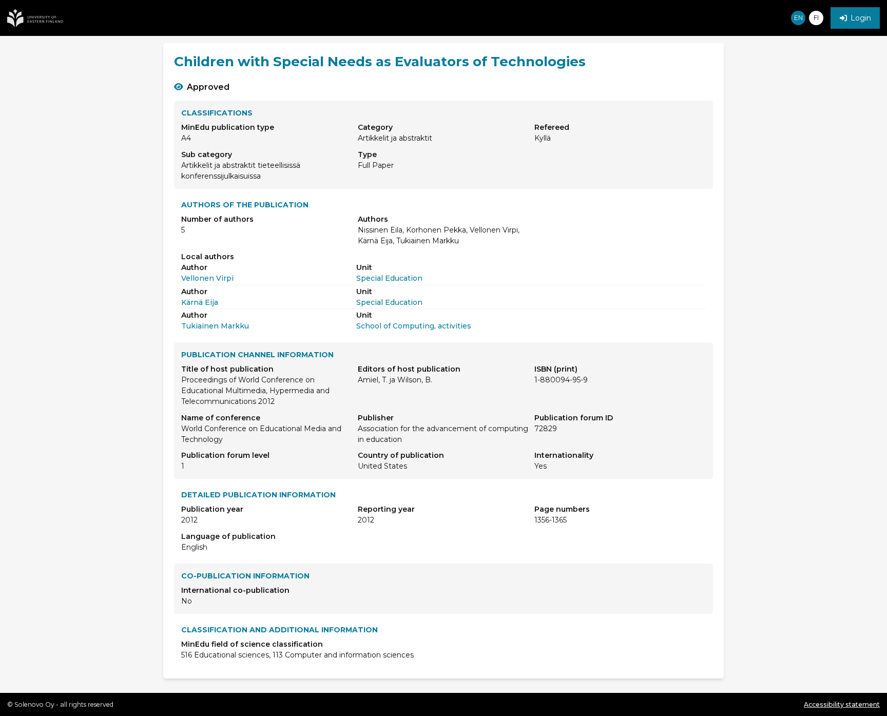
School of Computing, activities (413, 326)
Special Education (389, 278)
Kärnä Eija (199, 302)
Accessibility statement (842, 704)
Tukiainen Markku (215, 326)
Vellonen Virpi (207, 278)
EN (798, 18)
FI (816, 18)
